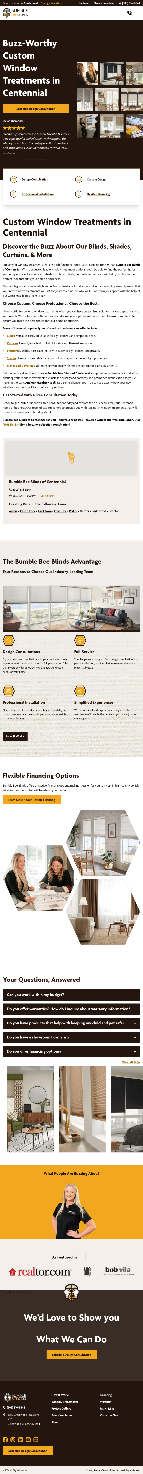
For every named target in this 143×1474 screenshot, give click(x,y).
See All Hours (47, 495)
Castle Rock (27, 511)
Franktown (45, 511)
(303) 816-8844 (131, 3)
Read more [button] (9, 153)
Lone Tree (60, 511)
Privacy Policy (93, 1470)
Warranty (106, 1402)
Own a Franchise (104, 3)
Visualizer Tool (109, 1415)
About (55, 1422)
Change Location (51, 3)
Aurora (13, 511)
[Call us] (129, 13)
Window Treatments (64, 1402)
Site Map (135, 1470)
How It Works (15, 736)
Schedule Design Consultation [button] (35, 109)
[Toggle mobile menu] (138, 13)
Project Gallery (61, 1408)
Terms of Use (108, 1470)
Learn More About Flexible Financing (31, 800)
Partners (84, 3)
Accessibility (123, 1470)
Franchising (107, 1408)
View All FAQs (131, 1062)
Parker (73, 511)
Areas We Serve (61, 1415)
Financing (106, 1395)
